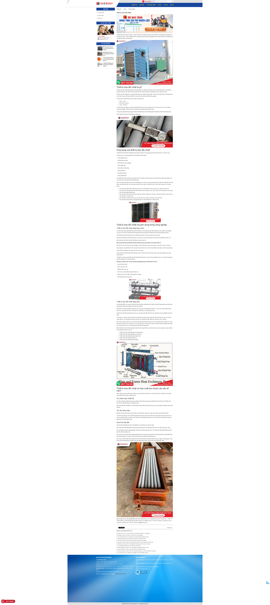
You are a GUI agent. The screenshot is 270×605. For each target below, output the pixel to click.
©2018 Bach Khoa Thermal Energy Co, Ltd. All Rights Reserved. (135, 603)
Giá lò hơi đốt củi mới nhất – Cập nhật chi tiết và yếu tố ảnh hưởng (131, 549)
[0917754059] (3, 601)
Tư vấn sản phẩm (151, 5)
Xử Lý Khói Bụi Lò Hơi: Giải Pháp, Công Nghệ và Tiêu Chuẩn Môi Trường (133, 552)
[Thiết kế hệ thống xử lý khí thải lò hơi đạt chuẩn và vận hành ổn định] (99, 65)
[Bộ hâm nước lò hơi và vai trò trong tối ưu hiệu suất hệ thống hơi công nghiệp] (99, 48)
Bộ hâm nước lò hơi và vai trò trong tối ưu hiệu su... (108, 48)
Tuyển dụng (101, 12)
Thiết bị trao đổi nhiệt (122, 34)
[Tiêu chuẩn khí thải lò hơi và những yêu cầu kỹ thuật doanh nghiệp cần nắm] (99, 59)
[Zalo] (267, 582)
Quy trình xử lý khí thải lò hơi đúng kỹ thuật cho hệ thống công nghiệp (132, 540)
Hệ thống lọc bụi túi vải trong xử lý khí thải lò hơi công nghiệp (130, 535)
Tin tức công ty (131, 9)
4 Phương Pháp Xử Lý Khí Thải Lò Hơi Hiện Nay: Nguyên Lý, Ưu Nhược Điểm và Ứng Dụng (137, 550)
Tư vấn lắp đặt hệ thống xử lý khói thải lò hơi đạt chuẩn (129, 545)
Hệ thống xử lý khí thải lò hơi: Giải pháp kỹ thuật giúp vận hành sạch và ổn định (134, 543)
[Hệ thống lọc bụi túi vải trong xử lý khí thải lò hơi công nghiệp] (99, 54)
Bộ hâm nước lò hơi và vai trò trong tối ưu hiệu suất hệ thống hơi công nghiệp (134, 533)
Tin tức (160, 5)
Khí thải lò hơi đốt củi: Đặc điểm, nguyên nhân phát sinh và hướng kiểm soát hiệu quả (135, 542)
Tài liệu (166, 5)
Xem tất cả (129, 530)
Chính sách (101, 15)
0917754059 (148, 1)
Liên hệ (172, 5)
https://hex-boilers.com (121, 573)
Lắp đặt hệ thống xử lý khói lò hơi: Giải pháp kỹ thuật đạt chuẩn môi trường (133, 547)
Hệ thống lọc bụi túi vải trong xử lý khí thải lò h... (108, 54)
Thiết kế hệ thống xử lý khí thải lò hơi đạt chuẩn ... (108, 65)
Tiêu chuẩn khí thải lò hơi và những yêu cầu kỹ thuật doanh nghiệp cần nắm (133, 536)
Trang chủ (134, 5)
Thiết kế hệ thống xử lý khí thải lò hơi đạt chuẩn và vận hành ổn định (132, 538)
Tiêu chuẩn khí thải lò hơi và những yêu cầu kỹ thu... (108, 59)
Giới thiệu (141, 5)
